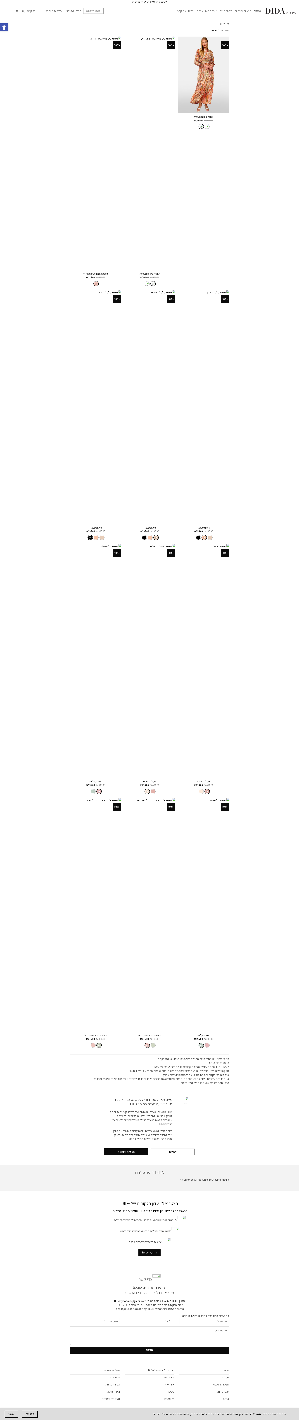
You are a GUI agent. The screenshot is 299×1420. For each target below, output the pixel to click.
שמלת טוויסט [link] (203, 781)
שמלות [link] (257, 11)
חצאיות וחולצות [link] (242, 11)
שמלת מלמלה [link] (203, 527)
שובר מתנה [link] (211, 11)
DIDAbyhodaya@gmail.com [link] (130, 1301)
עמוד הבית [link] (224, 30)
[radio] (207, 126)
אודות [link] (200, 11)
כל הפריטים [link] (225, 11)
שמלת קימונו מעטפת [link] (203, 117)
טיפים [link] (191, 11)
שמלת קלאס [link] (96, 781)
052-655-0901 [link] (170, 1301)
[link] (4, 27)
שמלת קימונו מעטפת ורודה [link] (95, 273)
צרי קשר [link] (181, 11)
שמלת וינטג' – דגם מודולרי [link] (149, 1035)
